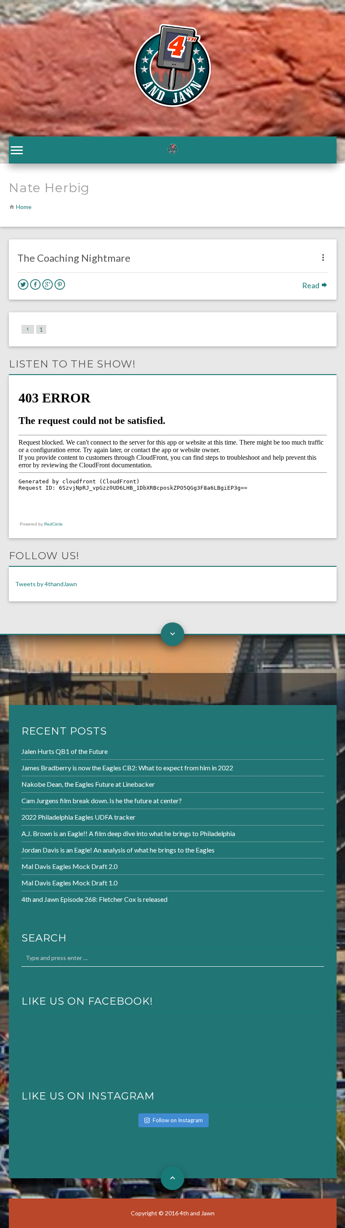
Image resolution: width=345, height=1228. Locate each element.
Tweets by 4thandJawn (46, 583)
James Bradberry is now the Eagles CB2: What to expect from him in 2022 (127, 768)
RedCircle (53, 524)
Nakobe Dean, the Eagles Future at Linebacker (88, 784)
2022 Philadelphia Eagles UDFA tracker (78, 817)
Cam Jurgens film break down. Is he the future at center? (101, 800)
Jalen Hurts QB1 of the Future (64, 751)
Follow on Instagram (178, 1120)
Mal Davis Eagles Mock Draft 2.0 (69, 866)
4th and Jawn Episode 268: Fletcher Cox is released (94, 899)
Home (24, 206)
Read (311, 285)
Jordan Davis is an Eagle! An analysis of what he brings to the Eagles (118, 850)
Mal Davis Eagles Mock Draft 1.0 (69, 883)
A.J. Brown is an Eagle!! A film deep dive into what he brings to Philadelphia (128, 833)
